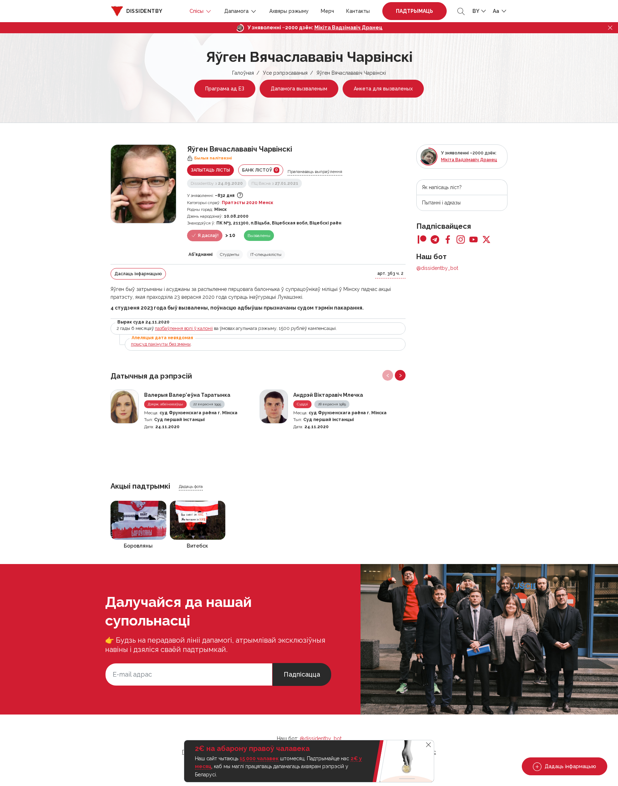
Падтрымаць (414, 11)
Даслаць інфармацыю (138, 273)
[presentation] (387, 375)
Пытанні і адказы (441, 203)
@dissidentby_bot (437, 268)
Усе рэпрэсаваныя (285, 73)
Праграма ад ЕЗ (224, 89)
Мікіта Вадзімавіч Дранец (348, 27)
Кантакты (358, 11)
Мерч (327, 11)
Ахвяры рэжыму (289, 11)
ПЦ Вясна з (274, 183)
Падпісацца (302, 674)
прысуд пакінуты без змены (161, 344)
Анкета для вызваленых (383, 89)
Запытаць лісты (210, 170)
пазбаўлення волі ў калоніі (184, 328)
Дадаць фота (191, 486)
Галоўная (243, 73)
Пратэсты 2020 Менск (247, 202)
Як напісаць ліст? (442, 187)
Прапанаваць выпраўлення (315, 171)
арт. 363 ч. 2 (390, 273)
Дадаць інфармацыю (569, 766)
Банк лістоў (260, 170)
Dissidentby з (217, 183)
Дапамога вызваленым (299, 89)
